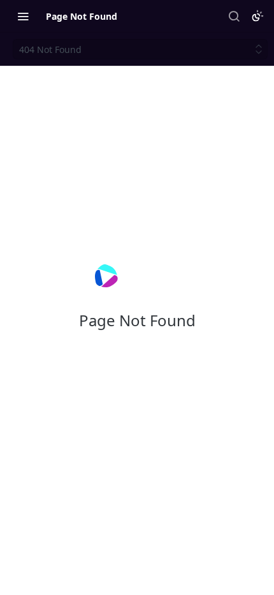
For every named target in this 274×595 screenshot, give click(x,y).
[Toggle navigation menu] (23, 16)
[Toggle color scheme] (257, 16)
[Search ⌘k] (234, 16)
